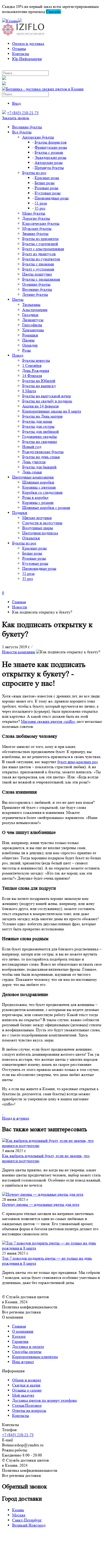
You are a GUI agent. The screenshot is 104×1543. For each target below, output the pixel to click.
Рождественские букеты (43, 451)
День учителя (33, 461)
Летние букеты (35, 294)
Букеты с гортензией (40, 243)
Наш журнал (23, 1361)
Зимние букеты (35, 233)
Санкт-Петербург (27, 1520)
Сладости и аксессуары (42, 522)
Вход (16, 103)
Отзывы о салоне (27, 1390)
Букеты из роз (34, 172)
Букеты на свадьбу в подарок (47, 401)
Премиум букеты (49, 167)
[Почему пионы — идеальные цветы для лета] (52, 1194)
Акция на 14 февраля (40, 406)
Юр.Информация (27, 58)
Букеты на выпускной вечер (46, 395)
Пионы (28, 340)
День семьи (32, 472)
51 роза (41, 203)
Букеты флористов (51, 142)
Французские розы (51, 147)
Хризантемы (33, 330)
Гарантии (20, 1341)
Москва (18, 1515)
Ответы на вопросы (29, 1410)
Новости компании (18, 651)
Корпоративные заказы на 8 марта (51, 411)
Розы (26, 350)
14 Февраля (32, 375)
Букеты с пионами (38, 264)
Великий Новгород (28, 1525)
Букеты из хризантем (40, 238)
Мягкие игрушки (37, 517)
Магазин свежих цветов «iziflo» (48, 721)
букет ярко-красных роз (77, 761)
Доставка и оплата (28, 1346)
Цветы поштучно (37, 274)
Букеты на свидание (39, 441)
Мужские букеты (36, 228)
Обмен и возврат (26, 1380)
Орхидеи (30, 345)
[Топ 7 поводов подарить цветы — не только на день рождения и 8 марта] (52, 1246)
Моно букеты (33, 213)
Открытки (31, 538)
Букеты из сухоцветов (41, 258)
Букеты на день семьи (41, 456)
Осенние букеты (36, 284)
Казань (18, 1509)
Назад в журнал (15, 1118)
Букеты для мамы (37, 421)
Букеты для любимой (40, 431)
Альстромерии (34, 309)
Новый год (31, 446)
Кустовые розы (48, 193)
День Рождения (35, 370)
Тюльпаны (31, 304)
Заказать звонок (15, 117)
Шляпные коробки (38, 482)
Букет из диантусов (39, 253)
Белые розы (45, 182)
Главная (19, 1326)
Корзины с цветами (39, 487)
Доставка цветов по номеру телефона (44, 1400)
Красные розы (47, 177)
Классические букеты (40, 223)
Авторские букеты (38, 137)
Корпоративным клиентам (35, 1356)
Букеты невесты (36, 360)
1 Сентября (31, 365)
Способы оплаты (26, 1351)
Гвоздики (30, 314)
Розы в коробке (35, 497)
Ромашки (30, 335)
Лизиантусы (32, 319)
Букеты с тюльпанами (41, 279)
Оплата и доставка (28, 43)
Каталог (19, 1336)
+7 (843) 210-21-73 (23, 112)
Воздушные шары (37, 527)
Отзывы (19, 48)
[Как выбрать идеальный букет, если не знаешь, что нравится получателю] (52, 1143)
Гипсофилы (32, 324)
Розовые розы (46, 187)
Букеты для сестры (38, 426)
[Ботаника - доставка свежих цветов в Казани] (43, 89)
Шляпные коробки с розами (46, 507)
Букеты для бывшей (39, 467)
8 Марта (29, 390)
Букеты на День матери (42, 416)
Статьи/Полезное (27, 1405)
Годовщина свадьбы (39, 436)
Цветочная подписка (40, 532)
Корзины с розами (38, 502)
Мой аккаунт (23, 1395)
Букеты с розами (49, 152)
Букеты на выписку (39, 385)
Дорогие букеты (36, 218)
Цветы (17, 299)
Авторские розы (49, 162)
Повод (17, 355)
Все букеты (22, 132)
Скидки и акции (26, 1385)
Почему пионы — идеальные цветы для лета (40, 1204)
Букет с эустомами (38, 269)
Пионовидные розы (52, 198)
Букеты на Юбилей (38, 380)
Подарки (19, 512)
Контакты (20, 53)
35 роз (40, 208)
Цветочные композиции (33, 477)
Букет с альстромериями (43, 248)
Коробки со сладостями (42, 492)
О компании (22, 1331)
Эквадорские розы (50, 157)
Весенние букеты (27, 127)
